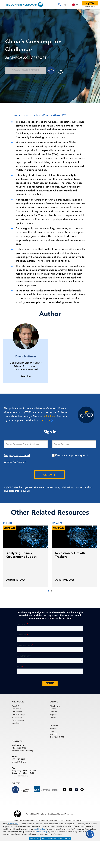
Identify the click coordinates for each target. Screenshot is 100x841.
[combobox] (75, 4)
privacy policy (41, 831)
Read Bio (26, 376)
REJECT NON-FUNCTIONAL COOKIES (56, 838)
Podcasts (53, 728)
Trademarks (69, 814)
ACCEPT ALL (34, 838)
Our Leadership (18, 714)
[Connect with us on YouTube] (76, 789)
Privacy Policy (12, 824)
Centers (53, 709)
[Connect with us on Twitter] (70, 789)
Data (52, 731)
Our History (16, 709)
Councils (53, 711)
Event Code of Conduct (56, 814)
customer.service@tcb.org (22, 750)
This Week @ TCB (57, 737)
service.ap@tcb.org (20, 776)
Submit (49, 475)
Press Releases (18, 720)
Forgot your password (17, 455)
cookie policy (39, 829)
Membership (55, 706)
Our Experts (17, 711)
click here (49, 416)
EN (77, 4)
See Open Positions (24, 790)
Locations (15, 723)
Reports (53, 714)
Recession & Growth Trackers (70, 555)
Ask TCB (53, 734)
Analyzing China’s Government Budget (21, 555)
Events (53, 717)
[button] (48, 591)
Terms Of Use (31, 814)
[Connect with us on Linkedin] (82, 789)
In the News (17, 717)
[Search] (59, 4)
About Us (16, 706)
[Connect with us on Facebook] (64, 789)
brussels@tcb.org (19, 762)
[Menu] (3, 5)
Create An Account (15, 462)
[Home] (24, 4)
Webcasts (54, 725)
